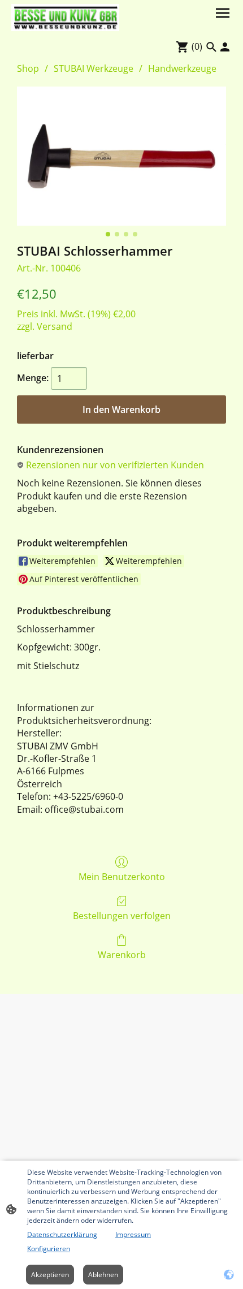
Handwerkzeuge (182, 68)
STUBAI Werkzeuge (93, 68)
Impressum (133, 1234)
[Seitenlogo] (65, 17)
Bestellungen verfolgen (122, 915)
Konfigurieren (48, 1248)
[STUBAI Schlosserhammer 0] (121, 156)
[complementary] (229, 1275)
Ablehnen (103, 1274)
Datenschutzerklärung (62, 1234)
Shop (28, 68)
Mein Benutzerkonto (122, 876)
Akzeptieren (50, 1274)
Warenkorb (122, 954)
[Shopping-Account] (225, 47)
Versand (54, 326)
